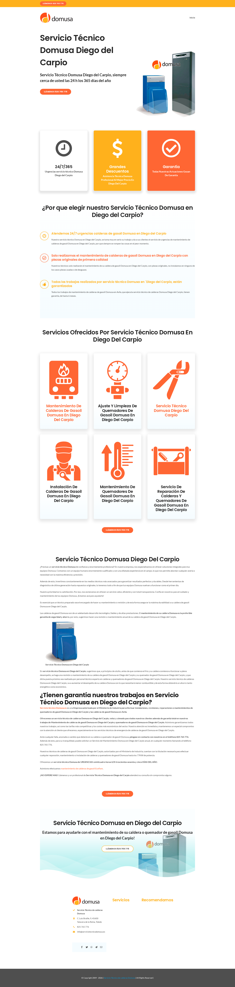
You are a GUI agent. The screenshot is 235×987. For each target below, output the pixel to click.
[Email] (101, 947)
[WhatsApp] (91, 947)
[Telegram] (96, 947)
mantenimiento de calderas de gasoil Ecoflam (82, 768)
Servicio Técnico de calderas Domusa (119, 978)
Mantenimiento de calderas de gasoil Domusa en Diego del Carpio (64, 412)
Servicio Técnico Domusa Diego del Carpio (171, 410)
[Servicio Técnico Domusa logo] (56, 13)
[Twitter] (86, 947)
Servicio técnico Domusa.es (53, 708)
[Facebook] (81, 947)
